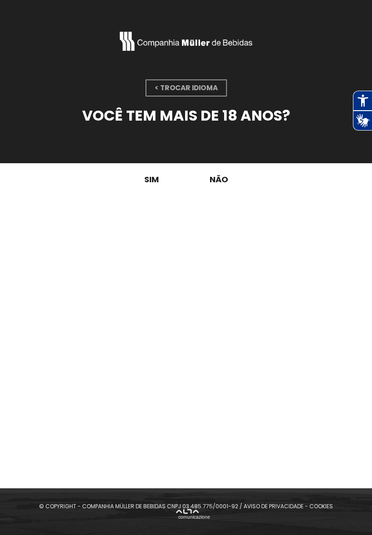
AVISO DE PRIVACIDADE (273, 506)
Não (219, 179)
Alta (193, 515)
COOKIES (321, 506)
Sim (151, 179)
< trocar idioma (186, 87)
